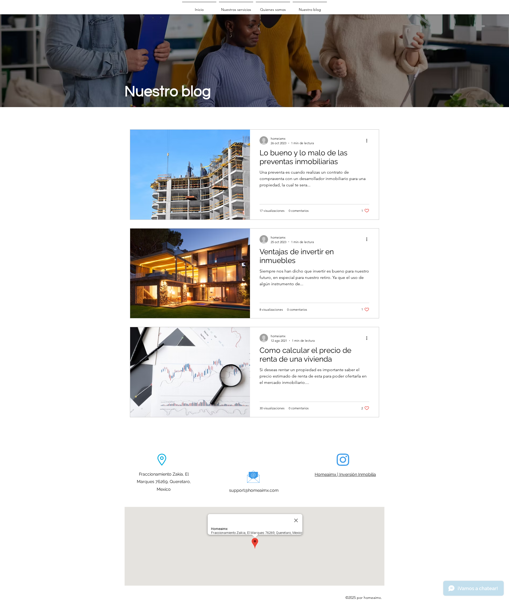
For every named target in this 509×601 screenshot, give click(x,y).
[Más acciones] (368, 140)
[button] (236, 7)
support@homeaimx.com (254, 490)
